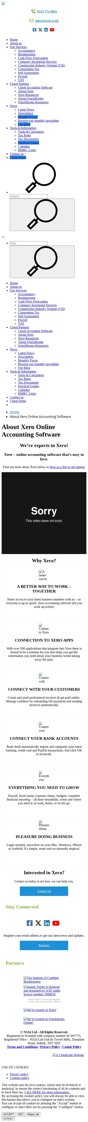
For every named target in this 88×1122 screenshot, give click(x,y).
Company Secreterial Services (37, 61)
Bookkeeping (26, 54)
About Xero (26, 91)
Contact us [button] (44, 891)
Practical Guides (28, 142)
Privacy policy (19, 1074)
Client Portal (18, 157)
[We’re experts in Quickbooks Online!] (44, 1021)
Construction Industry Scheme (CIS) (41, 65)
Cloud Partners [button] (19, 84)
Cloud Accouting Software (35, 87)
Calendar (24, 146)
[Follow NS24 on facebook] (35, 30)
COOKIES (8, 1118)
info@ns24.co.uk (47, 21)
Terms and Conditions (22, 1047)
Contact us (17, 153)
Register (44, 945)
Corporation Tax (28, 69)
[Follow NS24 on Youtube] (52, 30)
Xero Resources (28, 95)
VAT (21, 80)
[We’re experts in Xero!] (44, 1012)
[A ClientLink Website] (68, 1055)
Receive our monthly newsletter (38, 120)
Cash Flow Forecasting (33, 58)
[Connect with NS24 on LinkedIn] (46, 30)
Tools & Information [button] (23, 128)
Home (14, 39)
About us (16, 43)
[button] (40, 192)
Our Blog (24, 124)
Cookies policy (19, 1078)
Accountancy (26, 50)
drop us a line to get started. (67, 467)
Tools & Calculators (31, 131)
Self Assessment (28, 72)
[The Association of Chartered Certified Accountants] (44, 980)
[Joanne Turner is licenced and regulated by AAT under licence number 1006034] (44, 990)
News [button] (13, 106)
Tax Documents (28, 139)
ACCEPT (8, 1114)
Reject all (33, 1114)
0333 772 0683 (47, 11)
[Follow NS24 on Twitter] (40, 30)
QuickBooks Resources (33, 102)
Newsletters (25, 113)
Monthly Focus (28, 117)
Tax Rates (24, 135)
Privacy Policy (50, 1047)
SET (21, 1114)
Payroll (22, 76)
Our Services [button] (18, 47)
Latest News (26, 109)
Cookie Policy (71, 1047)
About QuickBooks (30, 98)
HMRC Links (27, 150)
